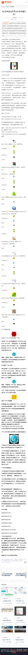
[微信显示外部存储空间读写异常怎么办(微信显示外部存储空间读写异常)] (20, 629)
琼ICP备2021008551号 (22, 651)
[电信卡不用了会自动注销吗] (7, 629)
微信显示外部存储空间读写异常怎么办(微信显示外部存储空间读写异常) (20, 640)
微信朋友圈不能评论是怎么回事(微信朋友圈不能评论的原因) (7, 620)
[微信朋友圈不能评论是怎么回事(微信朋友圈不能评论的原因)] (7, 609)
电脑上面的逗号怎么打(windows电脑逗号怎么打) (21, 575)
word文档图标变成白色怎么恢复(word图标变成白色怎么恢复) (20, 620)
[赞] (26, 562)
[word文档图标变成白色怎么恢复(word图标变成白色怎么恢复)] (20, 611)
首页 (8, 6)
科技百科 (12, 6)
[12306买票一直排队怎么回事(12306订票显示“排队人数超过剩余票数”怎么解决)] (20, 590)
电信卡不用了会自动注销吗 (7, 640)
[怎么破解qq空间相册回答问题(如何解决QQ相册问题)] (7, 591)
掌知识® (14, 649)
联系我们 (14, 652)
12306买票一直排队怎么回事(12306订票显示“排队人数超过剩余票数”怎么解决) (20, 601)
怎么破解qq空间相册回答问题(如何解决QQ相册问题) (7, 601)
